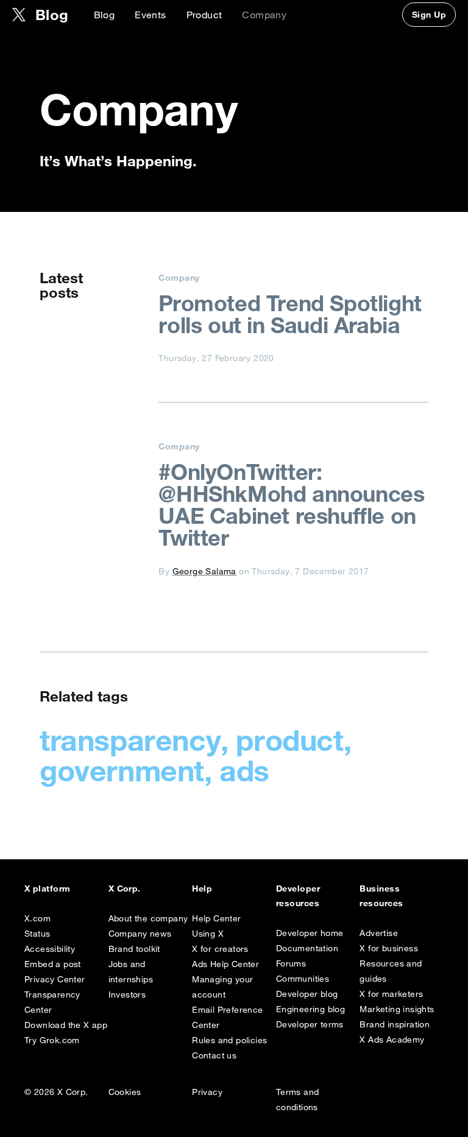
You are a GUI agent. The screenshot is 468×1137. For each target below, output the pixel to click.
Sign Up (429, 14)
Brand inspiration (395, 1024)
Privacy (207, 1091)
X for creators (220, 948)
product (289, 740)
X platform (47, 888)
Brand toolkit (134, 948)
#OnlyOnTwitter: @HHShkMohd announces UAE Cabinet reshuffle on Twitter (291, 505)
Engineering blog (310, 1009)
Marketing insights (397, 1009)
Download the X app (65, 1024)
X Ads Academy (392, 1039)
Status (37, 933)
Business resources (381, 896)
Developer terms (310, 1024)
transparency (130, 740)
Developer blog (307, 993)
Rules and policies (229, 1040)
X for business (389, 948)
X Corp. (124, 888)
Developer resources (298, 896)
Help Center (216, 918)
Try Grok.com (52, 1040)
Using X (208, 933)
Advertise (379, 933)
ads (244, 770)
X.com (37, 918)
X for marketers (391, 993)
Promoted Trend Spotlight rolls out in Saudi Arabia (289, 314)
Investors (127, 994)
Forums (291, 963)
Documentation (307, 948)
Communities (302, 978)
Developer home (310, 933)
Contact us (214, 1055)
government (122, 770)
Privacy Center (54, 979)
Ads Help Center (225, 964)
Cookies (124, 1091)
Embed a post (52, 964)
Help (202, 888)
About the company (148, 918)
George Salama (204, 571)
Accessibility (49, 948)
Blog (104, 15)
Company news (140, 933)
